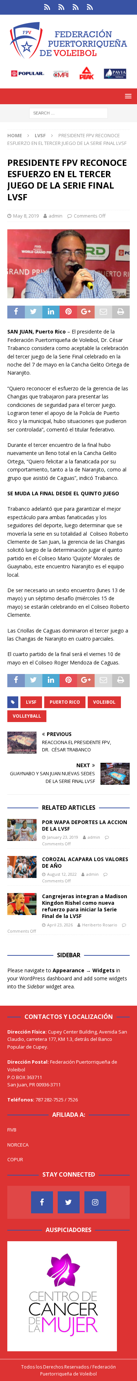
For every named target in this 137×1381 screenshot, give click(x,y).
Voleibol (104, 702)
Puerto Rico (65, 702)
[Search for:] (68, 112)
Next (107, 1294)
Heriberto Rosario (99, 925)
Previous (16, 1294)
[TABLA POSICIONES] (61, 7)
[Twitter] (69, 1202)
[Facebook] (42, 1202)
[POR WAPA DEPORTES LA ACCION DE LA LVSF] (22, 830)
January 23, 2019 (62, 837)
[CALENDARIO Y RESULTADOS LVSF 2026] (47, 7)
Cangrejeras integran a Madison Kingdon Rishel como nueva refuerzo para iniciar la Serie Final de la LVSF (84, 906)
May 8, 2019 (26, 215)
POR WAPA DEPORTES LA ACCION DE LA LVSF (84, 825)
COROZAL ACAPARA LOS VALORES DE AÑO (85, 862)
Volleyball (27, 716)
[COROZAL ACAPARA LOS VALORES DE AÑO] (22, 867)
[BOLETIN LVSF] (75, 7)
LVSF (31, 702)
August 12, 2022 (62, 874)
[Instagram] (95, 1202)
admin (55, 215)
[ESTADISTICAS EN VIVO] (90, 7)
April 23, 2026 (60, 925)
